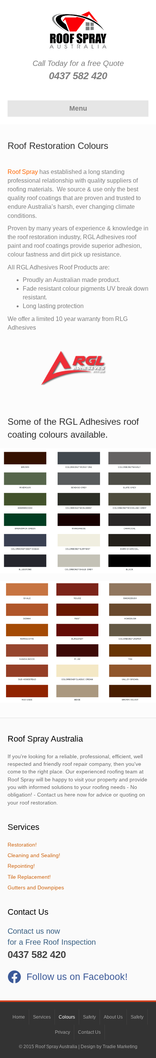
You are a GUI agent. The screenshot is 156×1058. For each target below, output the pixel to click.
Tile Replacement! (29, 877)
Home (18, 1017)
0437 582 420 (78, 75)
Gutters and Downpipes (36, 887)
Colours (67, 1017)
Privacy (62, 1032)
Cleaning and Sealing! (34, 855)
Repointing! (21, 866)
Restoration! (22, 845)
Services (42, 1017)
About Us (113, 1017)
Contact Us (89, 1032)
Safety (89, 1017)
